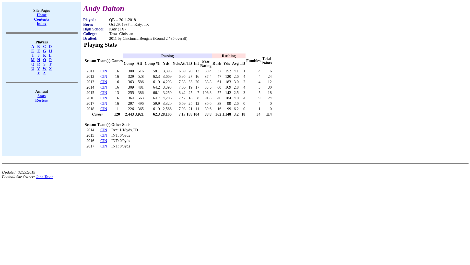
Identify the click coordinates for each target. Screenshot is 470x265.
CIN (103, 71)
